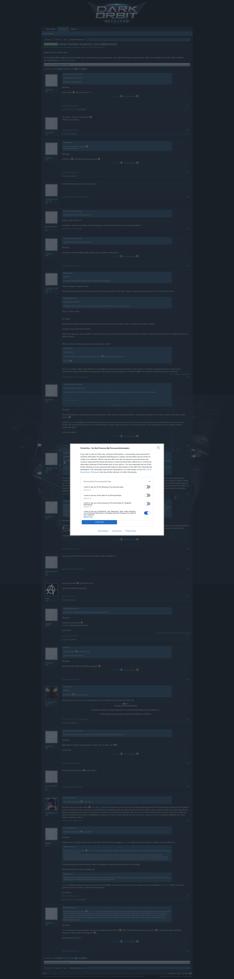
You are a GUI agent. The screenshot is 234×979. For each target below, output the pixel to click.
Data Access (117, 531)
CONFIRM (99, 522)
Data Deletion (103, 531)
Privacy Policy (131, 531)
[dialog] (117, 489)
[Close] (159, 448)
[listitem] (117, 481)
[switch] (147, 487)
